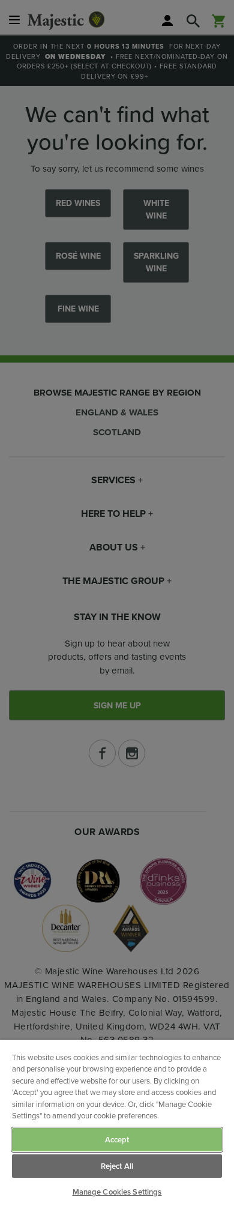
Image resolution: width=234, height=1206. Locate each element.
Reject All (117, 1166)
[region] (117, 1123)
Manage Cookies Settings (117, 1192)
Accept (117, 1139)
